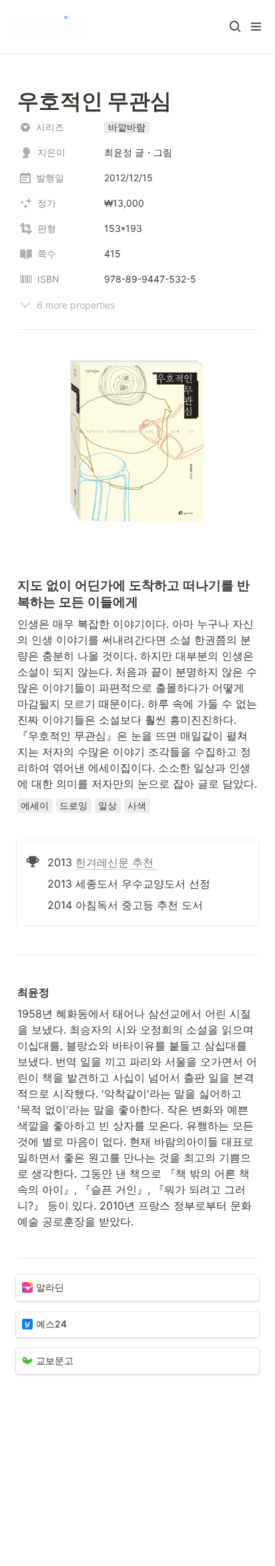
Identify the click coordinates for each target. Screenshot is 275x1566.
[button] (235, 26)
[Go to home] (45, 27)
